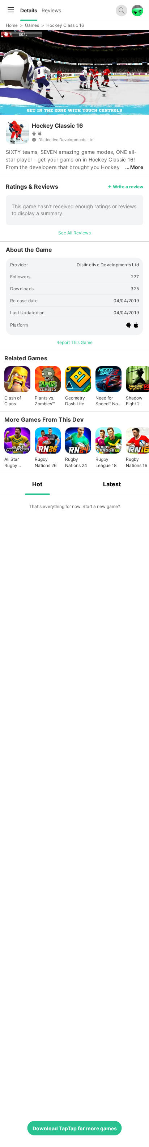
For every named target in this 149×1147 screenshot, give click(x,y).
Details (28, 10)
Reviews (51, 10)
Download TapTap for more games (75, 1128)
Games (32, 25)
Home (12, 25)
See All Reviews (74, 232)
